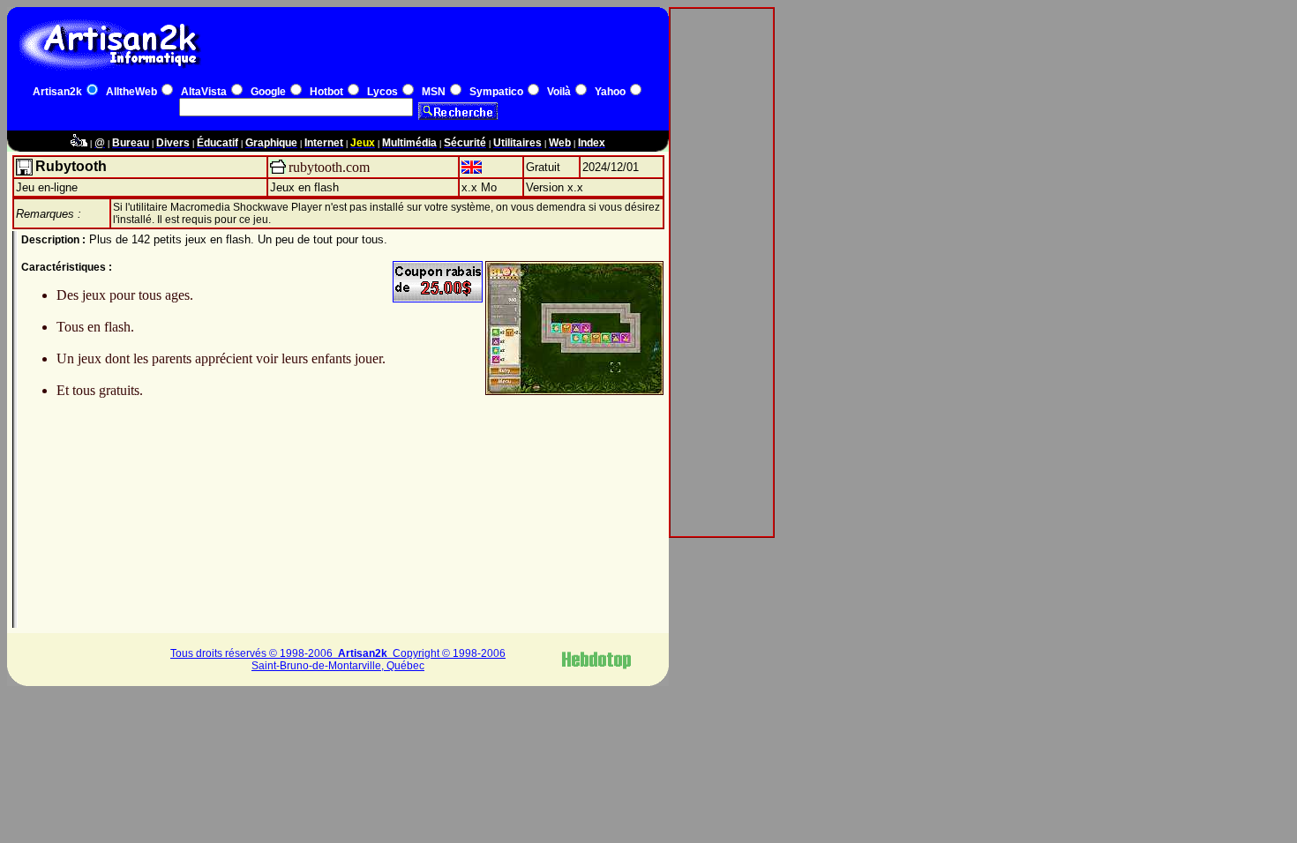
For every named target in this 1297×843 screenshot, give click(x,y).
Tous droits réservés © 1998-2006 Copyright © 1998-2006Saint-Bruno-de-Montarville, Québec (338, 659)
